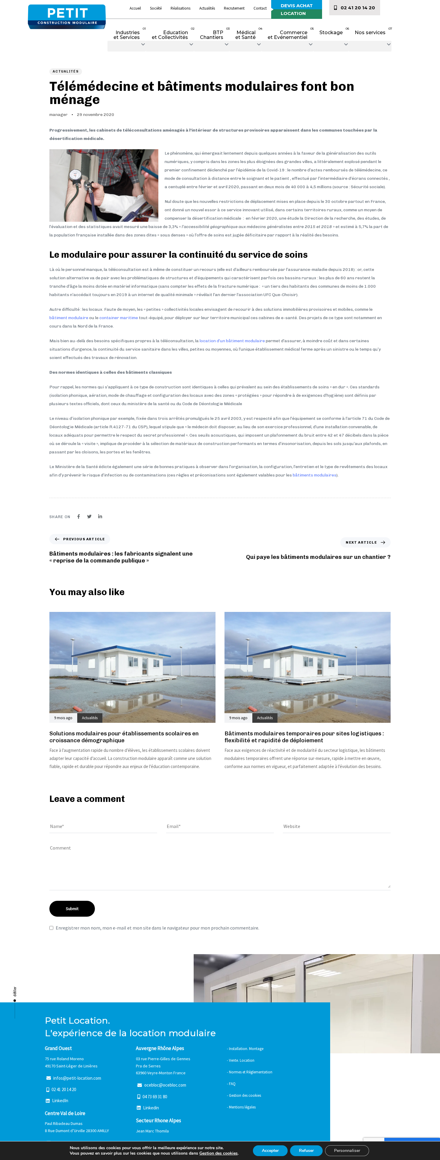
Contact (260, 8)
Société (156, 8)
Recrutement (234, 8)
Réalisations (180, 8)
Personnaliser (347, 1150)
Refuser (306, 1150)
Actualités (207, 8)
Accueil (135, 8)
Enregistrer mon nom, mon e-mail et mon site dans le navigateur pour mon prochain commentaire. (157, 928)
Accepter (270, 1150)
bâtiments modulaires (314, 475)
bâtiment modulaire (68, 317)
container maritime (118, 317)
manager (58, 114)
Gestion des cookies (218, 1153)
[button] (126, 46)
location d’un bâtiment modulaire (232, 340)
